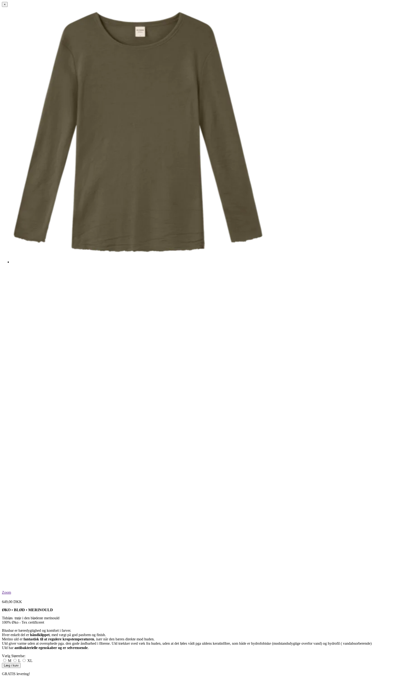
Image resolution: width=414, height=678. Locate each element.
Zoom (6, 592)
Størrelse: (13, 656)
